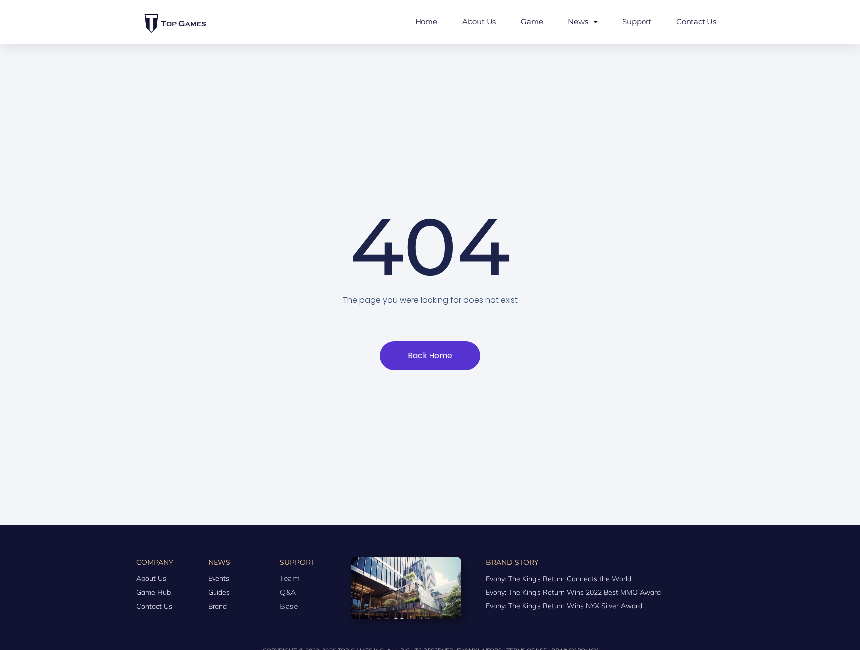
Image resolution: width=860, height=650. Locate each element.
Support (636, 21)
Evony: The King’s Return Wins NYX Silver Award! (565, 605)
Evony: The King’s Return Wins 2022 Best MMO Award (573, 592)
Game (532, 21)
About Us (479, 21)
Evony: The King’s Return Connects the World (558, 578)
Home (426, 21)
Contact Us (696, 21)
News (578, 21)
